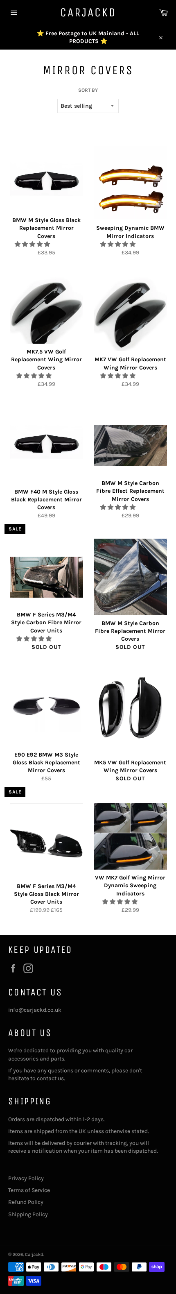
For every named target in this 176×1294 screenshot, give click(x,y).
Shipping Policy (28, 1214)
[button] (33, 244)
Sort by (88, 90)
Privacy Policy (26, 1178)
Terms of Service (29, 1190)
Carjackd (88, 12)
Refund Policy (25, 1202)
